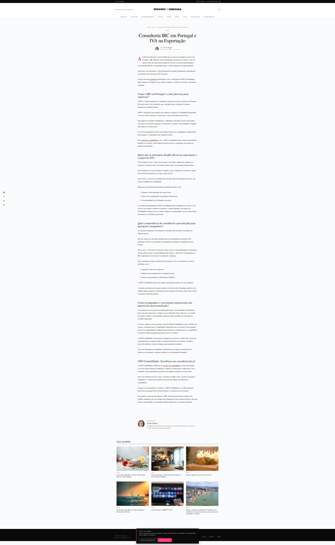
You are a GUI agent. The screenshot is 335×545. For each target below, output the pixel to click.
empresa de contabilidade (149, 140)
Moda (177, 17)
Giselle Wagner (167, 48)
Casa (185, 17)
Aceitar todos (164, 540)
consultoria (153, 79)
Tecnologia (195, 17)
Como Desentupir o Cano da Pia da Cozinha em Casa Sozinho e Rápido (166, 476)
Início (149, 27)
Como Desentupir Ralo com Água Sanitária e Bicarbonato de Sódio (130, 511)
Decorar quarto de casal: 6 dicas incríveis (198, 475)
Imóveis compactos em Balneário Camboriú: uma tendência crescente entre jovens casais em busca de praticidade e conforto (202, 512)
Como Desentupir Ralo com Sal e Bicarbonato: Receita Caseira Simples (131, 476)
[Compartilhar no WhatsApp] (4, 192)
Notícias (134, 17)
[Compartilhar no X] (4, 201)
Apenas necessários (148, 540)
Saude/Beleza (209, 17)
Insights (124, 17)
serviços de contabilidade (171, 365)
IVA (160, 71)
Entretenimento (148, 17)
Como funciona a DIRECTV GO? (161, 510)
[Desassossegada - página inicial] (167, 9)
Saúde (169, 17)
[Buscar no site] (219, 9)
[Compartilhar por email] (4, 205)
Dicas (160, 17)
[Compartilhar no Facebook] (4, 196)
